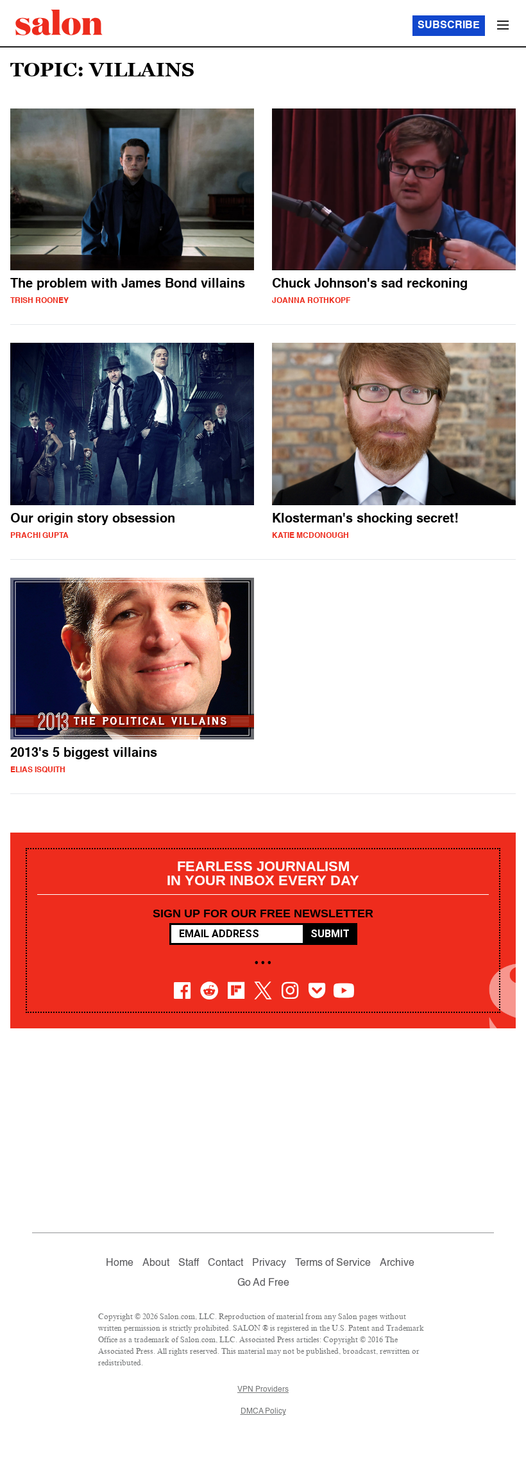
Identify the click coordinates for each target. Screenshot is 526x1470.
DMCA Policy (263, 1411)
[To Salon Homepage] (59, 22)
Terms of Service (333, 1263)
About (155, 1263)
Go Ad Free (263, 1283)
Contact (225, 1263)
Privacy (269, 1263)
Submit (330, 934)
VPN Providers (263, 1390)
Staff (188, 1263)
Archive (397, 1263)
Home (119, 1263)
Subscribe (449, 26)
